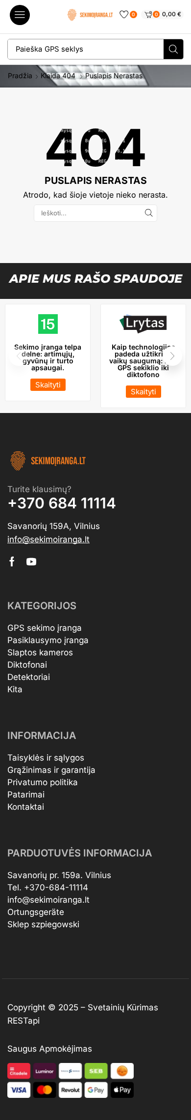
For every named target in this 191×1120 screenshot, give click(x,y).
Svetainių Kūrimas (123, 1007)
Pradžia (20, 75)
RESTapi (23, 1021)
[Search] (173, 49)
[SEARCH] (149, 213)
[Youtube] (31, 561)
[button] (20, 15)
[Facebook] (12, 561)
